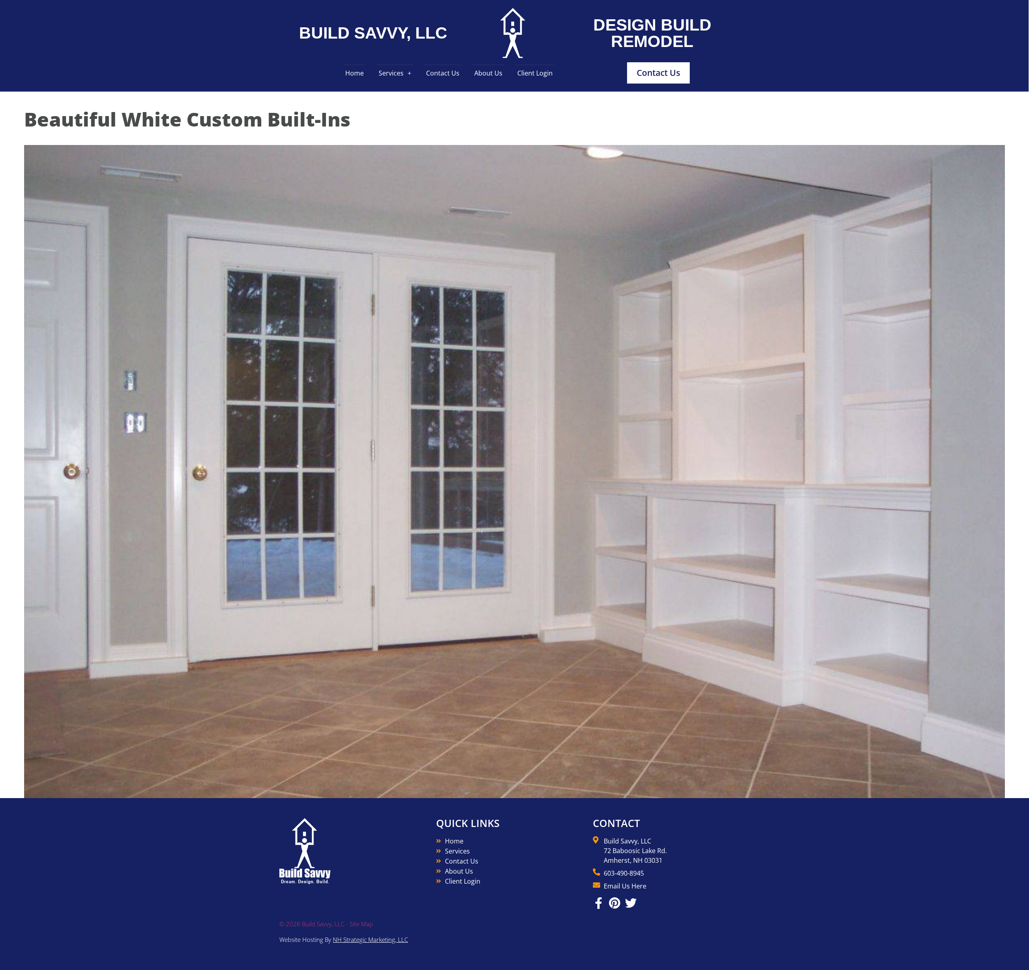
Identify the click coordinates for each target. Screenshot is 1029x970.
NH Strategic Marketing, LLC (370, 939)
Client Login (535, 73)
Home (354, 73)
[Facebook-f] (599, 903)
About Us (488, 73)
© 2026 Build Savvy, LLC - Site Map (326, 924)
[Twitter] (631, 903)
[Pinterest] (615, 903)
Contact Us (442, 73)
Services (391, 73)
